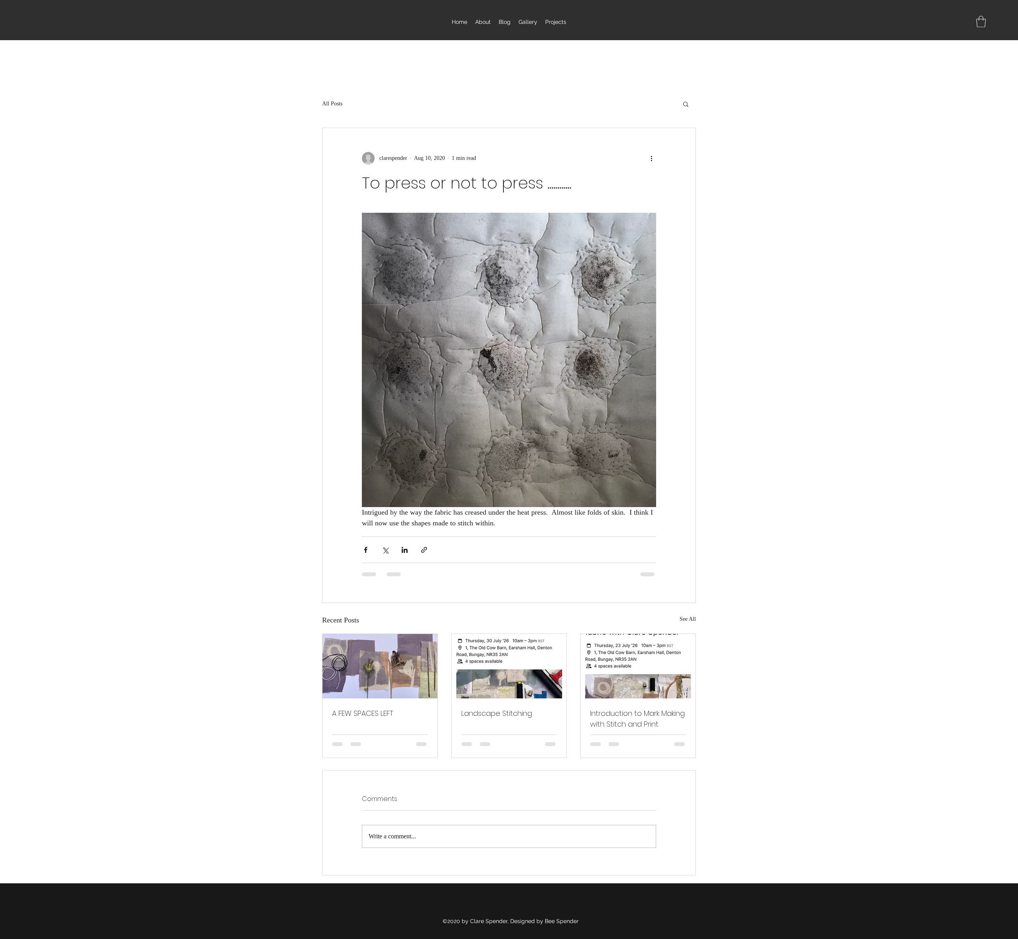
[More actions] (651, 158)
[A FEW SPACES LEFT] (379, 666)
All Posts (332, 104)
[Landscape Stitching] (509, 666)
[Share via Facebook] (365, 550)
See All (688, 619)
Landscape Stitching (496, 713)
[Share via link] (424, 550)
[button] (981, 21)
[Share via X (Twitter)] (385, 550)
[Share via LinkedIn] (404, 550)
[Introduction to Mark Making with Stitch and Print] (638, 666)
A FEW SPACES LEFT (362, 713)
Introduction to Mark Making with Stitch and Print (637, 718)
